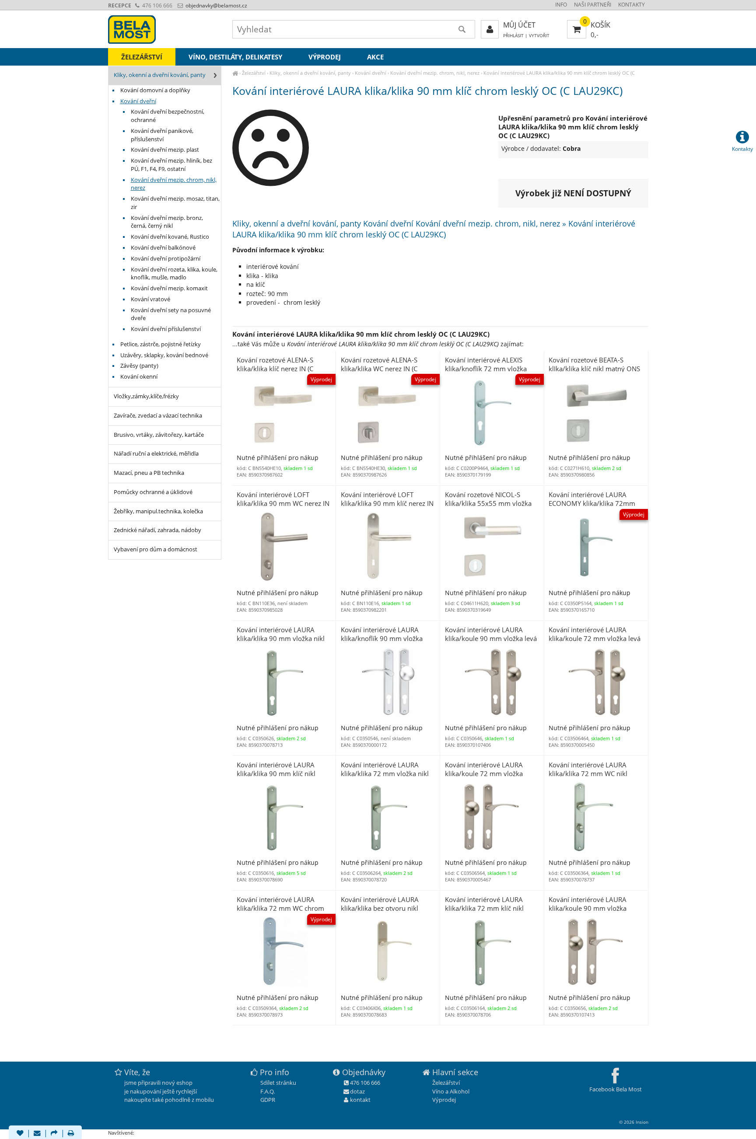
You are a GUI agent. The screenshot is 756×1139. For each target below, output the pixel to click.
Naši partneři (592, 4)
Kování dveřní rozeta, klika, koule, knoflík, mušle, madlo (174, 274)
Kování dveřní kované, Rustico (170, 236)
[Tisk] (71, 1133)
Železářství (254, 73)
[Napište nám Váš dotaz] (37, 1133)
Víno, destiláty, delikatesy (235, 56)
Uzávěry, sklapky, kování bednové (164, 355)
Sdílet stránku (278, 1083)
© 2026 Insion (633, 1122)
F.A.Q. (267, 1091)
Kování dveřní (370, 73)
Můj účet (519, 25)
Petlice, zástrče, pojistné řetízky (160, 344)
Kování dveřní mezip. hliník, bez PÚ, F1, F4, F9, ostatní (171, 165)
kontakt (360, 1100)
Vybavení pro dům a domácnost (155, 549)
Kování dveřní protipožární (165, 258)
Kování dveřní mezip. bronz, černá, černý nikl (167, 222)
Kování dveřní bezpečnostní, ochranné (167, 116)
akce (375, 56)
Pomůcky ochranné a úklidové (153, 492)
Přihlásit (513, 35)
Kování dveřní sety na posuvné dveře (171, 314)
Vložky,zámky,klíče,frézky (146, 396)
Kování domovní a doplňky (155, 90)
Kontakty (631, 4)
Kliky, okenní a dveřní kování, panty (310, 73)
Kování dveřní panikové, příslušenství (162, 135)
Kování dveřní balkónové (163, 247)
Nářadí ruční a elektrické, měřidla (156, 453)
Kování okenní (139, 376)
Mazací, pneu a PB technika (149, 473)
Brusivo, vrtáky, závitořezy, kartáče (159, 435)
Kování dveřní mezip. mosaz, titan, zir (175, 203)
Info (561, 4)
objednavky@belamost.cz (215, 5)
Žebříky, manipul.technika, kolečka (158, 511)
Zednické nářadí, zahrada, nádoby (157, 530)
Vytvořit (539, 35)
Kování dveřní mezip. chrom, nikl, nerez (435, 73)
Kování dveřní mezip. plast (165, 149)
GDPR (267, 1100)
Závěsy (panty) (139, 365)
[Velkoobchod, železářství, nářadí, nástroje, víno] (235, 73)
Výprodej (324, 56)
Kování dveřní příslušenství (166, 329)
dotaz (357, 1091)
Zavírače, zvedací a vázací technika (158, 415)
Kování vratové (150, 299)
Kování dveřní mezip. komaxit (169, 288)
